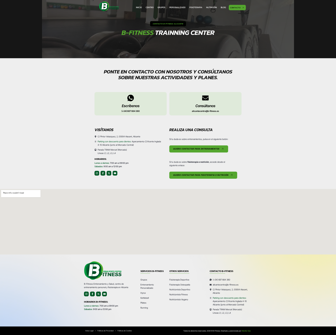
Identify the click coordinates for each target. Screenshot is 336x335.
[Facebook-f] (103, 173)
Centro (150, 7)
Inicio (139, 7)
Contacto (235, 7)
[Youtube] (115, 173)
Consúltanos (205, 106)
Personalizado (177, 7)
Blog (223, 7)
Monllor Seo (246, 331)
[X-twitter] (109, 173)
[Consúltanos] (205, 98)
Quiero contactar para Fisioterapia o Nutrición (201, 175)
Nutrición (211, 7)
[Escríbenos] (130, 98)
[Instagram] (96, 173)
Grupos (161, 7)
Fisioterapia (195, 7)
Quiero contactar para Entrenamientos (196, 149)
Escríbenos (131, 106)
